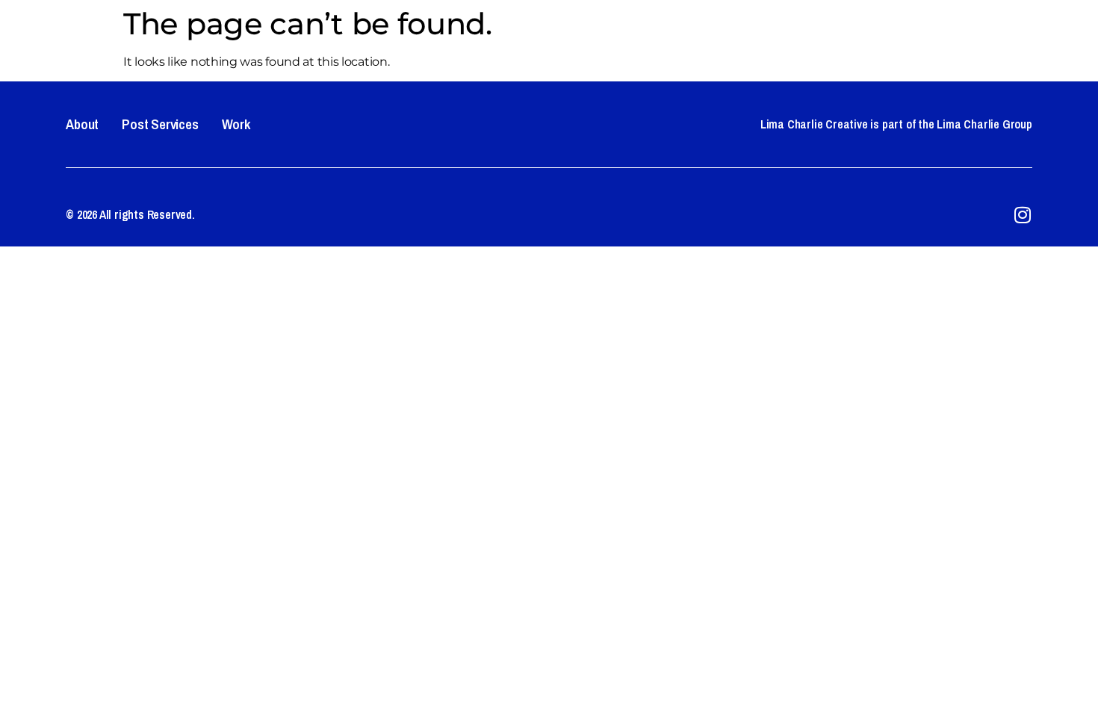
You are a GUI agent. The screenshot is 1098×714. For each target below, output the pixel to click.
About (868, 33)
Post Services (952, 33)
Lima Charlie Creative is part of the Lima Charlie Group (896, 124)
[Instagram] (1023, 214)
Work (1035, 33)
